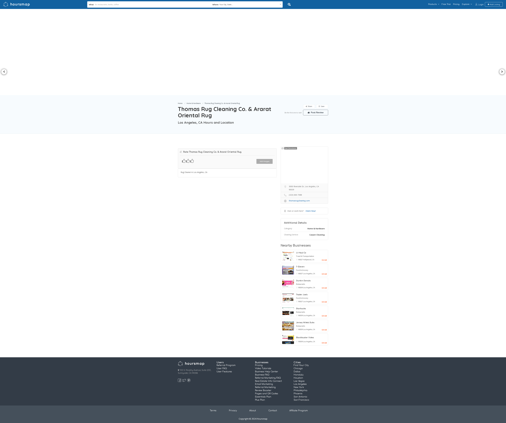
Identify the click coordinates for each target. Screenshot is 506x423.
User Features (224, 371)
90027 (300, 260)
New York (299, 387)
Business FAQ (262, 375)
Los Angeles (300, 384)
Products (432, 4)
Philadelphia (300, 390)
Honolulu (298, 375)
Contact (272, 410)
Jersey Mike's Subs (305, 323)
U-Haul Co (301, 253)
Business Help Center (266, 371)
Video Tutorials (263, 368)
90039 (300, 287)
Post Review (316, 112)
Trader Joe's (302, 295)
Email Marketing (264, 384)
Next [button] (502, 72)
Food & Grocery (302, 270)
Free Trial (446, 4)
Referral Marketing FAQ (268, 378)
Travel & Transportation (305, 256)
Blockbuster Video (305, 338)
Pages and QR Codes (266, 393)
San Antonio (300, 397)
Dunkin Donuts (303, 281)
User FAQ (221, 368)
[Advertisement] (253, 28)
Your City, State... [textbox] (226, 4)
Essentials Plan (263, 397)
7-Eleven (300, 267)
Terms (213, 410)
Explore (465, 4)
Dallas (297, 371)
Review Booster (263, 390)
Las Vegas (299, 381)
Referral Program (225, 365)
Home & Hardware (194, 103)
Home (180, 103)
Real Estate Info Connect (268, 381)
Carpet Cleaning (317, 234)
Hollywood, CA (308, 260)
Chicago (298, 368)
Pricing (456, 4)
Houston (298, 378)
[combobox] (247, 4)
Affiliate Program (298, 410)
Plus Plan (260, 400)
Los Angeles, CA (309, 273)
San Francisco (301, 400)
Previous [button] (4, 72)
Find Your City (301, 365)
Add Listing (494, 4)
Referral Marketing (265, 387)
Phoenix (298, 393)
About (252, 410)
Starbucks (301, 309)
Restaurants (300, 284)
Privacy (233, 410)
